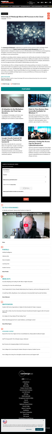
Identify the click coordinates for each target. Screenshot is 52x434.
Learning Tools (5, 263)
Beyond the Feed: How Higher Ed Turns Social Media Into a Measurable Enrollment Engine (23, 333)
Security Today (26, 406)
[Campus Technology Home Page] (7, 2)
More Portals (5, 271)
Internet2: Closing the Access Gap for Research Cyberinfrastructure (39, 143)
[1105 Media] (26, 379)
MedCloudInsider (26, 396)
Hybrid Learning (15, 6)
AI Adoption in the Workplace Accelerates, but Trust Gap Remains (12, 111)
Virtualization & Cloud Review (26, 418)
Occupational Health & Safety (26, 398)
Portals (5, 249)
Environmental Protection (26, 390)
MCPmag (26, 394)
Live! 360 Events (26, 392)
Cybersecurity (5, 256)
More (3, 242)
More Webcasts (6, 297)
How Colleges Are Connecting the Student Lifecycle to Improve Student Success (21, 349)
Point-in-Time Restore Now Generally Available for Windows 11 (38, 111)
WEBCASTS (6, 279)
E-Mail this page (6, 83)
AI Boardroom (26, 382)
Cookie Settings (29, 429)
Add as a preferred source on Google (32, 2)
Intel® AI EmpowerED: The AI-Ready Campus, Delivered (15, 339)
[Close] (43, 420)
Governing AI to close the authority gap (11, 285)
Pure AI (26, 400)
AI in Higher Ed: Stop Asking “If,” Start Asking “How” (14, 316)
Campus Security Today (26, 388)
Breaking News (4, 13)
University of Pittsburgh (9, 47)
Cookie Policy (40, 426)
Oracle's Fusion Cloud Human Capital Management (25, 49)
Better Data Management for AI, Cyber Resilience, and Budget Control (18, 320)
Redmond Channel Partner (26, 404)
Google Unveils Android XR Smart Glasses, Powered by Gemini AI (12, 140)
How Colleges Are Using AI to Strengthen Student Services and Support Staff (20, 354)
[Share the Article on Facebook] (48, 13)
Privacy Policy (13, 184)
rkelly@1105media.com (6, 79)
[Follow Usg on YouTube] (45, 2)
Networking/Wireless (25, 6)
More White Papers (7, 324)
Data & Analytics (6, 260)
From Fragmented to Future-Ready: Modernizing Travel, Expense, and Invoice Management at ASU (25, 289)
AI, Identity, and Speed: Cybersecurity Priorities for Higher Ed (16, 210)
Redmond (26, 402)
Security (45, 6)
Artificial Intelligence (7, 252)
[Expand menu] (50, 2)
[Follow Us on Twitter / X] (40, 2)
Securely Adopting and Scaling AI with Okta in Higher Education (17, 281)
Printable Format (16, 83)
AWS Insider (26, 386)
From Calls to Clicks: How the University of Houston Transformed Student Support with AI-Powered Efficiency (25, 311)
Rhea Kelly (4, 18)
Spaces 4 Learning (26, 408)
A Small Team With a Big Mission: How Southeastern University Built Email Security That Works (24, 293)
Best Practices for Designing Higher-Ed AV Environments (15, 344)
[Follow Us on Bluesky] (42, 2)
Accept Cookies (39, 429)
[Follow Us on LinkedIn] (38, 2)
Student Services (6, 267)
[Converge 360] (26, 374)
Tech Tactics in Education (26, 412)
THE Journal (26, 416)
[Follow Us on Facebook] (44, 2)
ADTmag (26, 384)
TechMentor (26, 410)
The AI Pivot (26, 414)
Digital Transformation (37, 6)
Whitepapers (7, 304)
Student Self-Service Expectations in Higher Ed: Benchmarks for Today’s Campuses (21, 307)
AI (10, 6)
